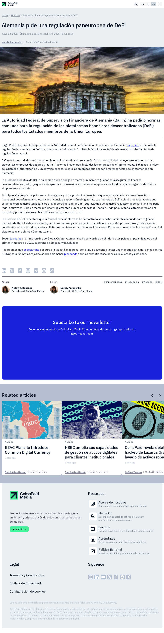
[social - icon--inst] (90, 577)
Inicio (5, 15)
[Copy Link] (52, 270)
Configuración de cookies (28, 591)
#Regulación (132, 281)
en (142, 4)
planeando (70, 254)
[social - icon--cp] (128, 577)
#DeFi (159, 281)
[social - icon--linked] (96, 577)
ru (148, 4)
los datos (15, 238)
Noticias (15, 15)
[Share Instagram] (28, 270)
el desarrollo (31, 249)
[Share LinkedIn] (4, 270)
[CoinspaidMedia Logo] (10, 4)
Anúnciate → (19, 529)
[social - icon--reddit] (122, 577)
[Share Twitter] (12, 270)
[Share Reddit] (44, 270)
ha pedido (133, 145)
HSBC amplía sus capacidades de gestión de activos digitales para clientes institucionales (91, 452)
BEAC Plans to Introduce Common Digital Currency (27, 450)
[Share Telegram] (36, 270)
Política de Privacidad (25, 583)
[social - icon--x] (109, 577)
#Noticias (147, 281)
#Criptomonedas (113, 281)
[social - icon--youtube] (103, 577)
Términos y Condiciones (27, 575)
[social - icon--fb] (116, 577)
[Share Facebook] (20, 270)
